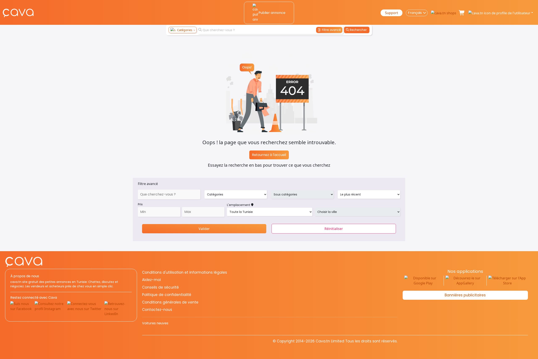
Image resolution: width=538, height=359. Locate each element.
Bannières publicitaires (465, 295)
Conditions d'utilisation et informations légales (184, 272)
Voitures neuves (155, 323)
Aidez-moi (151, 279)
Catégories (184, 30)
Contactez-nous (157, 309)
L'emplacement (239, 205)
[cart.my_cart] (462, 13)
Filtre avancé (148, 183)
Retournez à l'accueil (269, 154)
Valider (204, 228)
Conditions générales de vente (170, 302)
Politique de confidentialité (166, 294)
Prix (140, 204)
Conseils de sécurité (160, 287)
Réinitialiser (333, 228)
